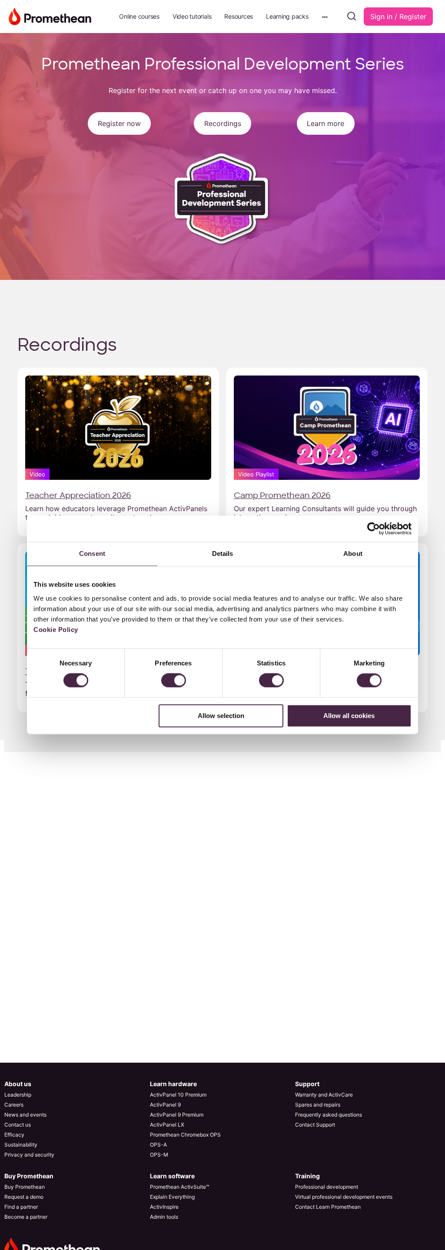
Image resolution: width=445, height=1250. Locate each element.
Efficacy (14, 1134)
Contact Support (315, 1124)
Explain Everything (172, 1196)
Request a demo (23, 1196)
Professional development (326, 1187)
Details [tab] (222, 553)
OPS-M (159, 1154)
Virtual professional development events (343, 1196)
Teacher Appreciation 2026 (78, 495)
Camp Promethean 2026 (282, 495)
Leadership (17, 1094)
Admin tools (164, 1216)
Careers (13, 1104)
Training (307, 1176)
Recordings (222, 123)
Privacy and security (29, 1154)
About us (17, 1083)
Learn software (172, 1176)
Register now (119, 123)
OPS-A (158, 1144)
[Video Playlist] (327, 426)
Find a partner (21, 1206)
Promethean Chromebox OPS (185, 1134)
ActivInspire (164, 1206)
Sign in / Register (398, 16)
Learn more (325, 123)
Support (307, 1083)
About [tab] (352, 553)
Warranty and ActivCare (324, 1094)
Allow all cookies (349, 715)
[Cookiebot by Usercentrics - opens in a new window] (373, 528)
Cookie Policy (55, 629)
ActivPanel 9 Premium (176, 1114)
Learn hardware (173, 1083)
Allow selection (221, 715)
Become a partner (25, 1216)
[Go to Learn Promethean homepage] (50, 16)
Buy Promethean (28, 1176)
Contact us (17, 1124)
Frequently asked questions (328, 1114)
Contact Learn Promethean (328, 1206)
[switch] (173, 681)
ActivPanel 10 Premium (178, 1094)
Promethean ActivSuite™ (179, 1187)
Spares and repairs (317, 1104)
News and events (25, 1114)
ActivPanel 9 (165, 1104)
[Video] (118, 426)
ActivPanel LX (167, 1124)
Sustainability (20, 1144)
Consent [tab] (92, 553)
